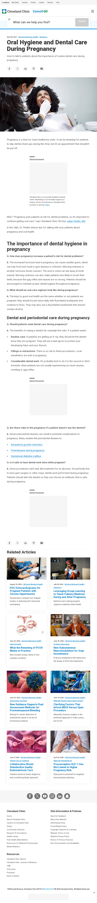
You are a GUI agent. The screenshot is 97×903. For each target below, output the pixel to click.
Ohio (57, 2)
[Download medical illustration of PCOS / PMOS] (26, 625)
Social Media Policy (58, 826)
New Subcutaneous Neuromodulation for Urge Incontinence (69, 650)
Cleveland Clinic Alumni (16, 859)
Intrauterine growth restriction (26, 444)
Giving (9, 826)
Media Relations (13, 846)
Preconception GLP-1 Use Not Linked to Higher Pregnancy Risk (68, 767)
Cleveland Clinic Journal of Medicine (22, 862)
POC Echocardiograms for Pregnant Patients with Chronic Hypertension (25, 590)
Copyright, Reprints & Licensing (63, 829)
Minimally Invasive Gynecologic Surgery (68, 701)
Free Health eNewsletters (17, 840)
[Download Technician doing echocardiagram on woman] (26, 568)
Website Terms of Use (60, 833)
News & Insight (15, 644)
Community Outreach (16, 829)
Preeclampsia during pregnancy (27, 450)
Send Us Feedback (58, 816)
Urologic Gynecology (61, 644)
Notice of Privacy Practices (62, 840)
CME (9, 866)
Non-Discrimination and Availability (65, 843)
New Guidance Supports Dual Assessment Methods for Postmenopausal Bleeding (26, 707)
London (41, 2)
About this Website (58, 819)
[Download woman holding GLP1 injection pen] (70, 742)
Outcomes (11, 869)
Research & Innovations (17, 833)
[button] (92, 11)
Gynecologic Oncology (18, 701)
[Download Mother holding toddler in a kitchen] (70, 568)
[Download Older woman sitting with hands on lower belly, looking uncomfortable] (70, 625)
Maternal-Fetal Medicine (63, 761)
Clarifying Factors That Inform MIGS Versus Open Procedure (68, 707)
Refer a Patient (13, 876)
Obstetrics (43, 37)
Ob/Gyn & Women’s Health (28, 37)
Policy (47, 205)
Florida (33, 2)
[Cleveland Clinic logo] (16, 11)
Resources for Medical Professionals (22, 843)
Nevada (50, 2)
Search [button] (82, 21)
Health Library (12, 836)
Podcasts (11, 872)
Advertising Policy (58, 823)
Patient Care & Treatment (19, 761)
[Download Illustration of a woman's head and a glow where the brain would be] (26, 742)
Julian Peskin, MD (76, 221)
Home (9, 816)
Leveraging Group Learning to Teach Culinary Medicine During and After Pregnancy (70, 594)
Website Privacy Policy (60, 836)
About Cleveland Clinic (16, 819)
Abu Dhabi (15, 2)
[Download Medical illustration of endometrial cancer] (26, 682)
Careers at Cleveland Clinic (18, 823)
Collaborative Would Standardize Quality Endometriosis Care (21, 767)
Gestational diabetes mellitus (26, 456)
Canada (24, 2)
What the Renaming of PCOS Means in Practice (26, 649)
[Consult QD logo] (40, 11)
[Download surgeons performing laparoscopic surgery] (70, 682)
